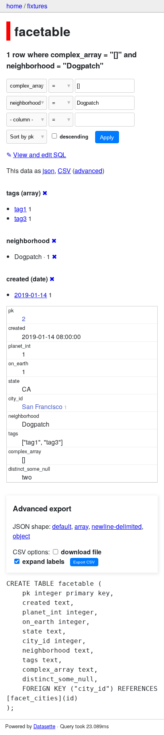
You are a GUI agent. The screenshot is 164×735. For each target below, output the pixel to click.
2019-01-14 (30, 294)
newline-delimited (117, 526)
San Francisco (42, 406)
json (49, 170)
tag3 (20, 218)
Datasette (44, 726)
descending (73, 136)
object (21, 535)
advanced (88, 170)
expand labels (42, 561)
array (81, 526)
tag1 (20, 208)
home (14, 5)
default (61, 526)
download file (80, 551)
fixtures (37, 5)
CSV (64, 170)
